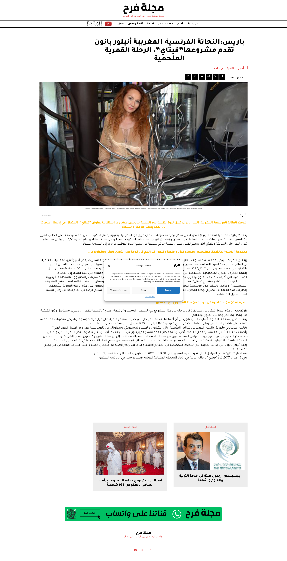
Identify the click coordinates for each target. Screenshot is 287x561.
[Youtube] (135, 551)
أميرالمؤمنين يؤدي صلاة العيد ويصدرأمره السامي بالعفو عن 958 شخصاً (130, 483)
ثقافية (230, 67)
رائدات (218, 67)
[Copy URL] (188, 77)
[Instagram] (142, 551)
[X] (216, 77)
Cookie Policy (150, 297)
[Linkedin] (202, 77)
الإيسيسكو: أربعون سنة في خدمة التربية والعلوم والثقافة (210, 478)
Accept (168, 290)
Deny (143, 290)
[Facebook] (222, 77)
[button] (108, 265)
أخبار (241, 67)
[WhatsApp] (209, 77)
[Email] (195, 77)
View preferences (118, 290)
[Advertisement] (143, 385)
